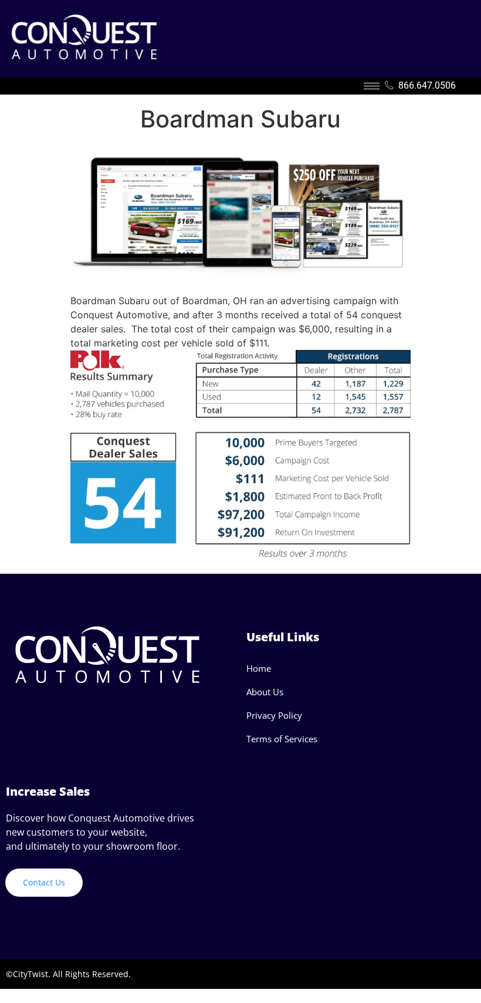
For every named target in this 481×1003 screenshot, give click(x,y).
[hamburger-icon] (371, 86)
